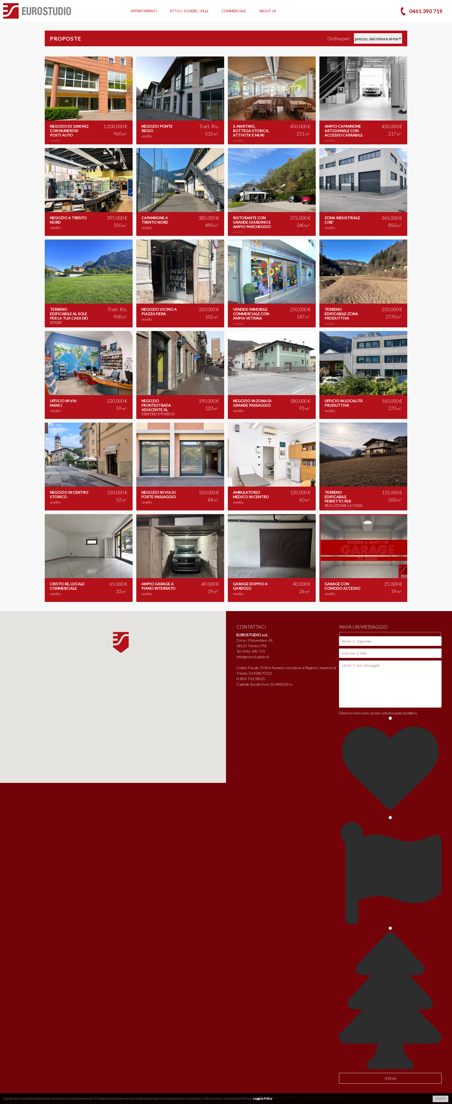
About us (267, 11)
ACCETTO (440, 1098)
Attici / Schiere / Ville (189, 11)
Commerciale (234, 11)
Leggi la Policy (262, 1098)
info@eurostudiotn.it (252, 657)
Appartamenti (144, 11)
